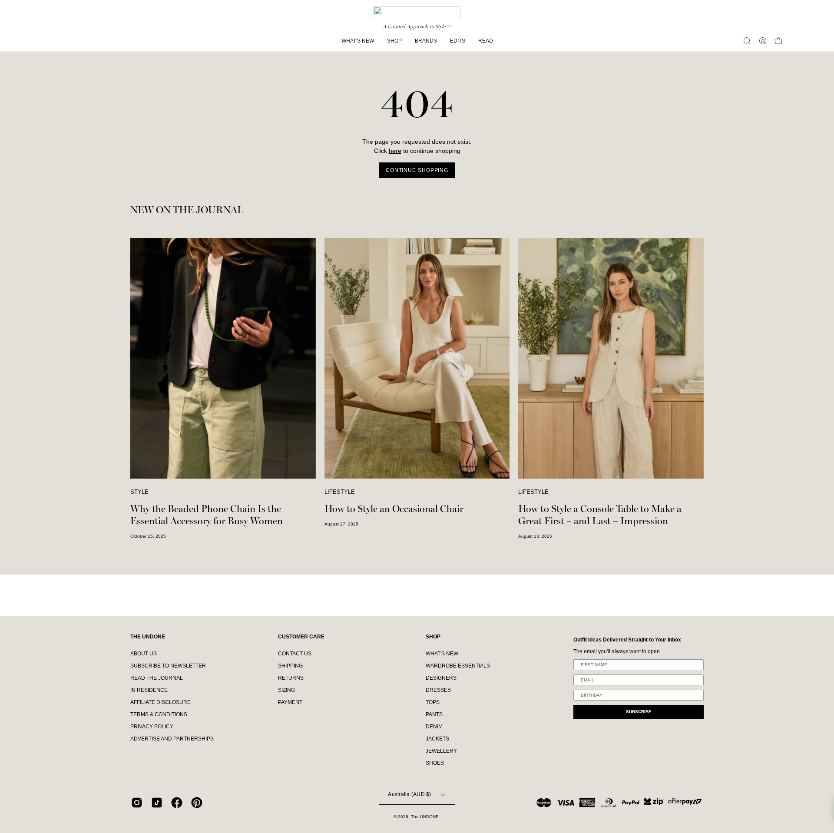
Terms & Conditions (158, 714)
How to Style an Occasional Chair (393, 509)
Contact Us (294, 654)
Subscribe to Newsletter (168, 666)
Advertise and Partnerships (172, 739)
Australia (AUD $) (409, 794)
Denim (434, 727)
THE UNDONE (147, 637)
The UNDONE (425, 816)
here (395, 151)
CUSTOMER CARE (301, 637)
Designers (441, 678)
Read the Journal (156, 678)
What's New (442, 654)
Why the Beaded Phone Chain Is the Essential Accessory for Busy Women (206, 515)
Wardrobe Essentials (458, 666)
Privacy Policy (151, 727)
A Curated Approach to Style (414, 26)
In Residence (149, 690)
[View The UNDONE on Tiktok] (156, 802)
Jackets (437, 739)
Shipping (290, 666)
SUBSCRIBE (639, 711)
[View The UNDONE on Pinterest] (196, 802)
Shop (433, 637)
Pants (434, 714)
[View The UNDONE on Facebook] (176, 802)
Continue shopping (417, 170)
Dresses (438, 690)
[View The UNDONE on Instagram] (136, 802)
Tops (433, 702)
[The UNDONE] (417, 12)
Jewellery (441, 751)
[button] (747, 41)
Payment (290, 702)
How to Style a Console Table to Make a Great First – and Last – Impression (600, 515)
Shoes (435, 763)
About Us (143, 654)
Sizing (286, 690)
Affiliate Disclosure (160, 702)
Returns (291, 678)
